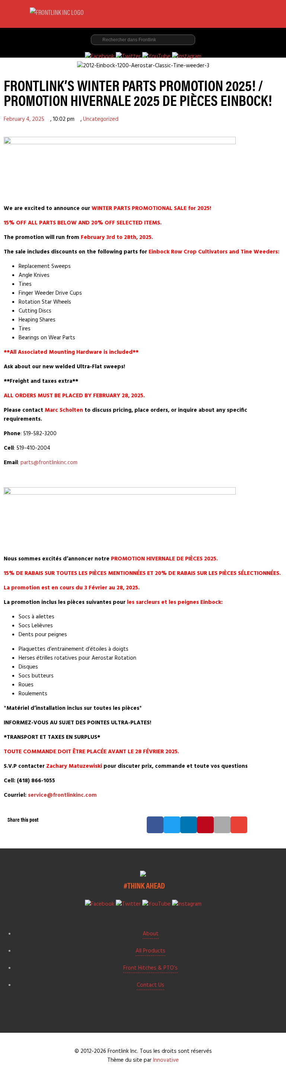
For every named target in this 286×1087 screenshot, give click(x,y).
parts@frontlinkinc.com (48, 462)
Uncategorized (100, 119)
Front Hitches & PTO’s (150, 968)
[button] (155, 824)
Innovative (166, 1060)
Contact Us (150, 985)
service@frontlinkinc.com (62, 795)
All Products (150, 951)
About (151, 933)
